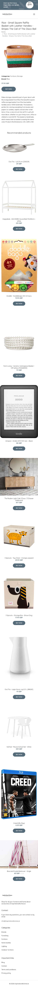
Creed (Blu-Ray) (19, 823)
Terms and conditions (8, 969)
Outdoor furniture (7, 950)
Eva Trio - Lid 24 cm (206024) (19, 162)
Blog (3, 962)
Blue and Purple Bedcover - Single (19, 871)
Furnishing (4, 936)
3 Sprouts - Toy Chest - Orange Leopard (19, 558)
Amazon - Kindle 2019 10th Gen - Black (19, 441)
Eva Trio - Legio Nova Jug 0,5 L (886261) (19, 689)
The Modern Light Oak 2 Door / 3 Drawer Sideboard (19, 499)
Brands (3, 932)
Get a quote (30, 3)
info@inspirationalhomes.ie (10, 921)
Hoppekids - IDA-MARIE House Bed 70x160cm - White (19, 220)
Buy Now (8, 89)
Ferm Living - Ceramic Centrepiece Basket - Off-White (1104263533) (19, 367)
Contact (4, 966)
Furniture (13, 76)
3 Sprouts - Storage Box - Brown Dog (19, 615)
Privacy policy (6, 973)
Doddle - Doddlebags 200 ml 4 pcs (19, 296)
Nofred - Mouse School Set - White (19, 747)
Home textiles (6, 943)
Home (3, 32)
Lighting (4, 946)
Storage (20, 76)
